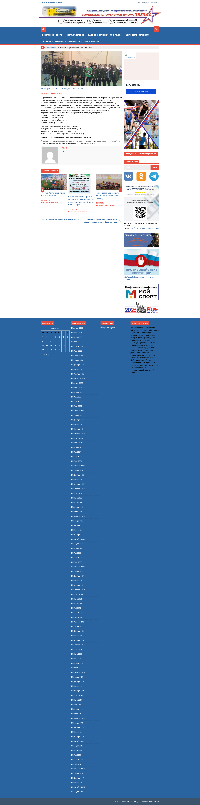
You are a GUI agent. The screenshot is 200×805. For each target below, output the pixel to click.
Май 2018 (77, 755)
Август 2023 (78, 493)
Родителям (115, 35)
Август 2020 (78, 649)
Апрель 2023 (78, 507)
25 (55, 350)
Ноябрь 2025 (78, 369)
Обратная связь (91, 41)
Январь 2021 (78, 626)
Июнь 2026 (77, 337)
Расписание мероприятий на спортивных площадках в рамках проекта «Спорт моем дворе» (81, 200)
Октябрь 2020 (78, 640)
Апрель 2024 (78, 456)
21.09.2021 (101, 203)
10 (51, 341)
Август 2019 (78, 695)
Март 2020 (77, 668)
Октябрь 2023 (78, 484)
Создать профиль (55, 2)
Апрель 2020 (78, 663)
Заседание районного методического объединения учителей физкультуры (100, 220)
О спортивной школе (52, 35)
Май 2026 (77, 342)
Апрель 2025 (78, 401)
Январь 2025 (78, 415)
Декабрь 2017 (78, 778)
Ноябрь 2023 (78, 479)
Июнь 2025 (77, 392)
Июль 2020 (77, 654)
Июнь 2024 (77, 447)
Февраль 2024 (79, 466)
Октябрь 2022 (78, 535)
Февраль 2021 (79, 622)
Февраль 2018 (79, 769)
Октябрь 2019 (78, 691)
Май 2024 (77, 452)
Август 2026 (78, 328)
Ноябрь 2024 (78, 424)
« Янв (43, 355)
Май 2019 (77, 704)
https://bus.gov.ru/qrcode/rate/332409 (144, 228)
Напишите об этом (141, 91)
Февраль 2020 (79, 672)
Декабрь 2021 (78, 576)
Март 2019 (77, 714)
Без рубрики (51, 48)
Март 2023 (77, 512)
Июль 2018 (77, 750)
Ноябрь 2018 (78, 732)
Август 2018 (78, 746)
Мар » (48, 355)
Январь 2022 (78, 571)
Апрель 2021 (78, 613)
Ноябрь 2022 (78, 530)
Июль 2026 (77, 333)
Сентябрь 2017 (79, 787)
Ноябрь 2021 (78, 580)
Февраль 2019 (79, 718)
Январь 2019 (78, 723)
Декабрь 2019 (78, 681)
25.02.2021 (46, 93)
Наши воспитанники (98, 35)
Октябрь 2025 (78, 374)
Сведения (46, 41)
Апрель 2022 (78, 558)
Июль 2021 (77, 599)
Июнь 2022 (77, 548)
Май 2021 (77, 608)
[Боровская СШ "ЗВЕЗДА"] (43, 29)
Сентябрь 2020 (79, 645)
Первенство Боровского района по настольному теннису (107, 195)
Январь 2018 (78, 773)
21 (67, 345)
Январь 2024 (78, 470)
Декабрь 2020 (78, 631)
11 (55, 341)
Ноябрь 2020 (78, 636)
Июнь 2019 (77, 700)
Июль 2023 (77, 498)
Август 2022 (78, 544)
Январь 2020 (78, 677)
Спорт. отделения (75, 35)
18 (55, 345)
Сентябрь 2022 (79, 539)
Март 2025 (77, 406)
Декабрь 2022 (78, 525)
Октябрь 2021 (78, 585)
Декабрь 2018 (78, 727)
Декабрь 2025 (78, 365)
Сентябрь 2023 (79, 489)
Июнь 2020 (77, 659)
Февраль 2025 (79, 411)
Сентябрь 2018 (79, 741)
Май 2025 (77, 397)
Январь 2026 (78, 360)
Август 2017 (78, 792)
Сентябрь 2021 (79, 590)
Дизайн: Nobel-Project (150, 802)
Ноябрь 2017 (78, 783)
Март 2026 (77, 351)
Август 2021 (78, 594)
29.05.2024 (73, 209)
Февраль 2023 (79, 516)
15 (43, 345)
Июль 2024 (77, 443)
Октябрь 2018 (78, 737)
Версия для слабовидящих (68, 41)
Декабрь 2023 (78, 475)
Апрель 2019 (78, 709)
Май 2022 (77, 553)
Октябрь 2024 (78, 429)
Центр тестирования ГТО (138, 35)
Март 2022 (77, 562)
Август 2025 (78, 383)
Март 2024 (77, 461)
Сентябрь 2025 (79, 378)
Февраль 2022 (79, 567)
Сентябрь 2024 (79, 434)
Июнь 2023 (77, 502)
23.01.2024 (46, 200)
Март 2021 (77, 617)
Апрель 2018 (78, 760)
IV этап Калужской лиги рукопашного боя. (53, 194)
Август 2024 (78, 438)
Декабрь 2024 (78, 420)
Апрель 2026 (78, 346)
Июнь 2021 (77, 603)
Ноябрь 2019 (78, 686)
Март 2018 (77, 764)
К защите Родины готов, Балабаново (62, 219)
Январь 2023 (78, 521)
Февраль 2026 (79, 355)
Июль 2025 (77, 388)
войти (44, 2)
